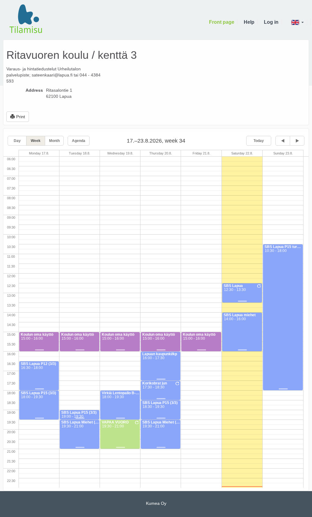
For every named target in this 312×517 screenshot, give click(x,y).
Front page (221, 22)
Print (20, 116)
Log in (271, 22)
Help (249, 22)
